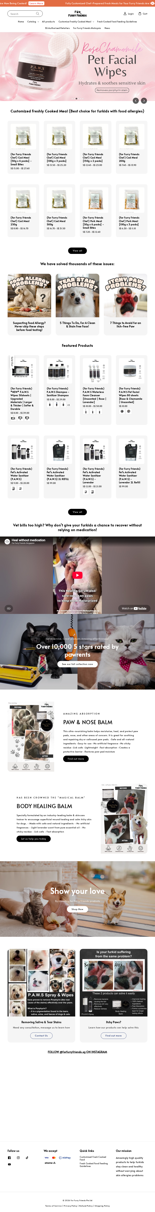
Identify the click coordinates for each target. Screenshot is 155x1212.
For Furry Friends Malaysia (87, 28)
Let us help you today (33, 838)
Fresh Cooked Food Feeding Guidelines (117, 21)
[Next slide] (144, 101)
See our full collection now (77, 664)
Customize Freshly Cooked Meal (75, 21)
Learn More (17, 3)
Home (21, 21)
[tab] (72, 98)
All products (48, 21)
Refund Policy (85, 1205)
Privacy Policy (70, 1205)
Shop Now (77, 909)
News (107, 28)
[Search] (38, 13)
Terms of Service (53, 1205)
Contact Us (41, 1035)
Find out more (76, 758)
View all (77, 250)
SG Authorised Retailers (57, 28)
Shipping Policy (102, 1205)
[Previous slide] (136, 101)
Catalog (31, 21)
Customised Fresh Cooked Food (93, 1158)
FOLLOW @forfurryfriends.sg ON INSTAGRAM (77, 1052)
